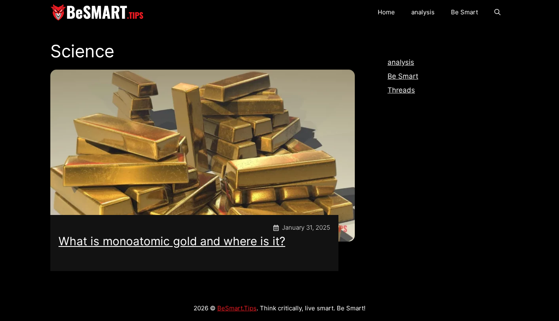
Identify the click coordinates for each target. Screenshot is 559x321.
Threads (401, 90)
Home (386, 12)
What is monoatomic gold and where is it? (172, 241)
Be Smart (464, 12)
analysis (423, 12)
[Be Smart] (97, 12)
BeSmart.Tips (237, 308)
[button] (497, 12)
